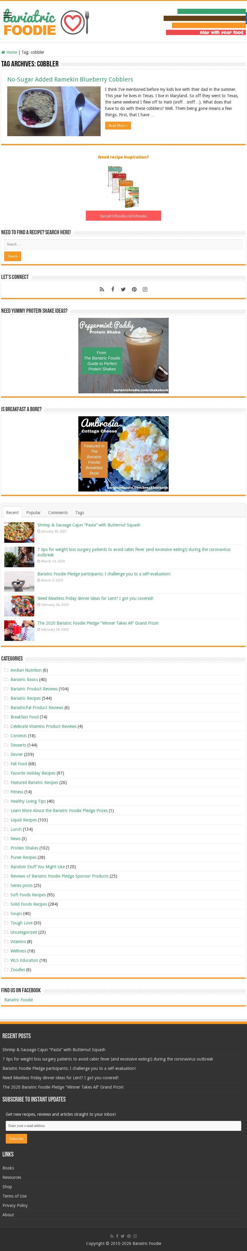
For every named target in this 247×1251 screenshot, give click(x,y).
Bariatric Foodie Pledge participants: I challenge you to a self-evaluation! (103, 573)
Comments (58, 512)
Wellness (18, 951)
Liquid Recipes (24, 819)
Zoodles (18, 969)
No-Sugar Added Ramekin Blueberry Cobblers (70, 79)
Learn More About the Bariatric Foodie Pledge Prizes (59, 810)
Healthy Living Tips (28, 801)
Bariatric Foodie (18, 999)
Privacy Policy (15, 1205)
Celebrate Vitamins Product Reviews (44, 726)
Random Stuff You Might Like (38, 866)
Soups (16, 913)
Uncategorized (24, 932)
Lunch (16, 829)
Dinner (17, 754)
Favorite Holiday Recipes (33, 773)
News (15, 838)
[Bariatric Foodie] (123, 20)
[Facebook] (112, 289)
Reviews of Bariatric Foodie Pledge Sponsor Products (59, 876)
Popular (33, 512)
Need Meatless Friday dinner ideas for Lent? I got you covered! (95, 598)
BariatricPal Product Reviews (37, 707)
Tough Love (22, 922)
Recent (12, 512)
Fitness (17, 791)
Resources (11, 1177)
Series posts (22, 885)
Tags (79, 512)
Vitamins (18, 941)
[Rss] (102, 289)
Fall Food (19, 763)
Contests (19, 735)
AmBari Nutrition (26, 670)
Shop (7, 1186)
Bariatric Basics (24, 679)
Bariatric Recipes (26, 698)
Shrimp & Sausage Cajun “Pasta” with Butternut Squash (88, 525)
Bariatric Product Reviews (34, 688)
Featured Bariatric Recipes (34, 782)
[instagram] (145, 289)
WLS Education (24, 960)
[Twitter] (123, 289)
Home (11, 52)
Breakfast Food (25, 717)
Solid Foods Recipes (29, 904)
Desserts (18, 745)
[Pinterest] (134, 289)
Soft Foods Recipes (28, 894)
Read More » (118, 125)
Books (8, 1168)
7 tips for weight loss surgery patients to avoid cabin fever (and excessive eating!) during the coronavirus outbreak (107, 1059)
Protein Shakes (24, 848)
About (8, 1214)
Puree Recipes (23, 857)
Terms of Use (14, 1196)
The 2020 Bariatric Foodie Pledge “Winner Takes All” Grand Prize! (97, 623)
